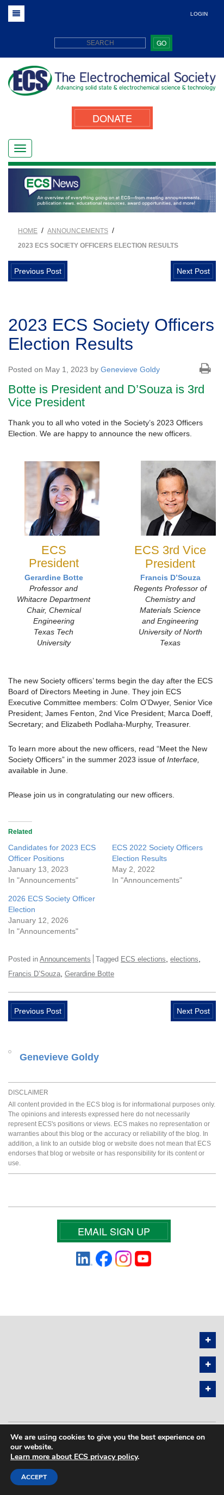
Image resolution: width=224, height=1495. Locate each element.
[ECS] (112, 85)
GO (161, 42)
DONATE (112, 118)
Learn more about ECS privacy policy (74, 1457)
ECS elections (143, 959)
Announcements (65, 959)
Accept (34, 1477)
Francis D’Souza (170, 577)
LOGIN (199, 14)
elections (184, 959)
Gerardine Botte (53, 577)
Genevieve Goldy (130, 369)
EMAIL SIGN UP (114, 1231)
